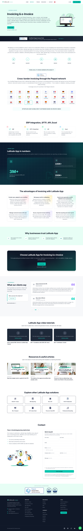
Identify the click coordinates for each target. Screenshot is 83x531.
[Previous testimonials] (32, 310)
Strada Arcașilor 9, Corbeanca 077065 (14, 509)
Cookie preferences (64, 509)
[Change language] (55, 2)
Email (46, 442)
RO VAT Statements (28, 509)
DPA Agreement (63, 505)
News (44, 507)
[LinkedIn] (64, 528)
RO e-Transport (28, 510)
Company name (49, 452)
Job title (63, 452)
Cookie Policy (62, 507)
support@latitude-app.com (14, 513)
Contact (44, 517)
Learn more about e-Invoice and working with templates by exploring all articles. (41, 359)
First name (47, 437)
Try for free (10, 27)
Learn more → (61, 38)
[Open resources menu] (47, 2)
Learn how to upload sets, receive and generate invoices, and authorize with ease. (42, 325)
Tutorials (44, 503)
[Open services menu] (35, 2)
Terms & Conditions (63, 501)
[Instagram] (71, 528)
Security (44, 516)
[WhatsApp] (80, 528)
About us (44, 512)
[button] (18, 335)
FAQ (43, 505)
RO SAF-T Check (28, 501)
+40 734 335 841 (12, 511)
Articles (44, 501)
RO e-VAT (27, 507)
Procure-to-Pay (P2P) (29, 514)
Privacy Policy (63, 503)
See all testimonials (11, 303)
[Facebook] (68, 528)
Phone (48, 447)
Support (44, 519)
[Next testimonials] (38, 310)
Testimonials (45, 514)
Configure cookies (18, 338)
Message (48, 458)
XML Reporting (27, 505)
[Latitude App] (8, 2)
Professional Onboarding (29, 516)
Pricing (44, 521)
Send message (59, 471)
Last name (62, 437)
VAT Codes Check (28, 512)
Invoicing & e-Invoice (29, 503)
